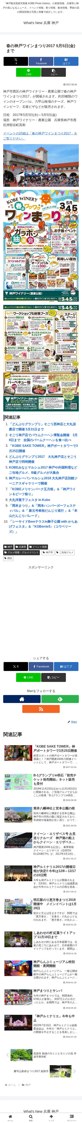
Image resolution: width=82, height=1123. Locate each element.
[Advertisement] (41, 611)
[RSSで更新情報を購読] (41, 709)
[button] (53, 72)
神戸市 (49, 552)
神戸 (10, 546)
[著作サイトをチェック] (22, 699)
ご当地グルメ (66, 552)
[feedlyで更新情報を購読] (60, 699)
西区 (9, 558)
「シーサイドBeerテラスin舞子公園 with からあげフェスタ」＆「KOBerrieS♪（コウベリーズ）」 (43, 526)
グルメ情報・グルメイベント (23, 552)
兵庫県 (22, 546)
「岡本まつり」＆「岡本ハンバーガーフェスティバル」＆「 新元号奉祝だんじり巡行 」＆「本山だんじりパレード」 (43, 510)
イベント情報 (39, 546)
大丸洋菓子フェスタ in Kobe (29, 500)
